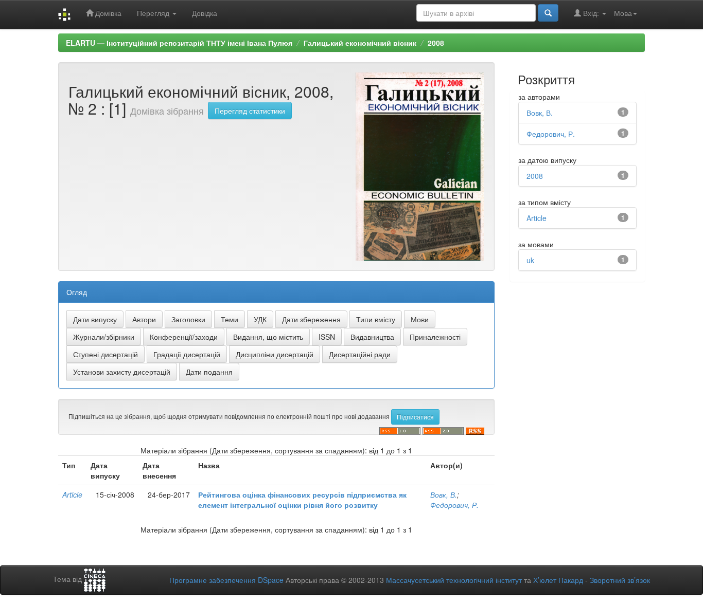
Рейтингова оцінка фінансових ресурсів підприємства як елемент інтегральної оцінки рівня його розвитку (302, 499)
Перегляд (154, 13)
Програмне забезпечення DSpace (226, 580)
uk (530, 260)
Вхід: (591, 13)
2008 (436, 43)
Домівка (107, 13)
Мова (623, 13)
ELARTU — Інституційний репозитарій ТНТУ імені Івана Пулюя (179, 43)
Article (72, 494)
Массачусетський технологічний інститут (454, 580)
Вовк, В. (443, 494)
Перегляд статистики (250, 110)
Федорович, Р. (454, 505)
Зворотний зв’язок (620, 580)
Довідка (204, 13)
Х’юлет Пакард (558, 580)
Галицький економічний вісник (360, 43)
